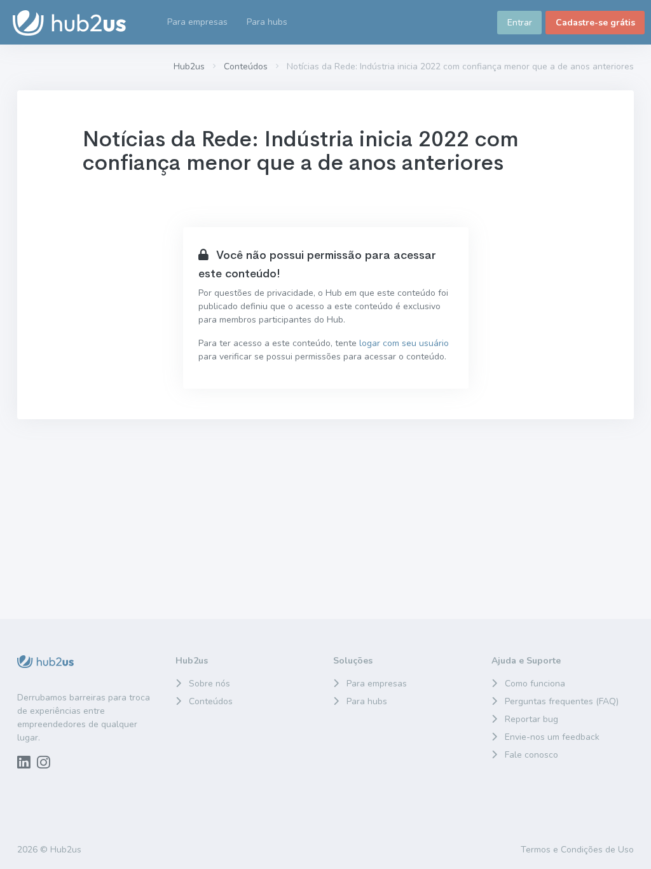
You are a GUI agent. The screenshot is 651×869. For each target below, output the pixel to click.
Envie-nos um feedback (552, 737)
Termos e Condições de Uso (577, 850)
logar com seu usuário (404, 343)
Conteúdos (246, 66)
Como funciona (535, 684)
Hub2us (189, 66)
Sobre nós (209, 684)
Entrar (519, 23)
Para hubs (366, 701)
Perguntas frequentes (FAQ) (562, 701)
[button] (267, 22)
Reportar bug (531, 719)
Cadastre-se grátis (595, 23)
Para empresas (376, 684)
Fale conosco (531, 755)
